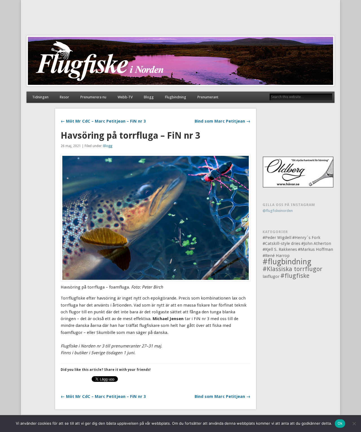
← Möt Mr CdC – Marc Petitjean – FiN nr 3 (103, 121)
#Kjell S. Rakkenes (280, 249)
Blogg (149, 97)
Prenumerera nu (93, 97)
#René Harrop (276, 255)
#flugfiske (294, 275)
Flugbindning (175, 97)
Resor (64, 97)
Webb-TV (125, 97)
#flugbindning (287, 261)
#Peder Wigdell (277, 237)
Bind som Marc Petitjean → (222, 121)
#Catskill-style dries (281, 243)
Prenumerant (207, 97)
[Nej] (354, 423)
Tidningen (40, 97)
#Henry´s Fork (306, 237)
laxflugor (271, 276)
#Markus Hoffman (315, 249)
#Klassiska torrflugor (292, 269)
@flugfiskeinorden (278, 211)
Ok (340, 423)
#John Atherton (316, 243)
